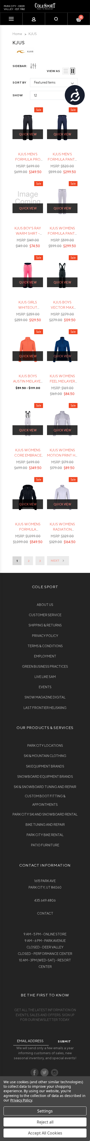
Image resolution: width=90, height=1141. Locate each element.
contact (45, 913)
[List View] (65, 71)
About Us (45, 605)
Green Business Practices (45, 666)
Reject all (45, 1122)
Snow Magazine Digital (45, 697)
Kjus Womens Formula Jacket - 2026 (27, 529)
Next (55, 560)
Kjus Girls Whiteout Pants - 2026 (27, 307)
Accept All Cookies (45, 1133)
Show (17, 95)
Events (45, 687)
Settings (45, 1111)
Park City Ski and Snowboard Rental (45, 814)
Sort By (19, 82)
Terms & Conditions (45, 646)
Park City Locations (45, 745)
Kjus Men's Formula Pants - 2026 (62, 159)
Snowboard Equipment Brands (45, 777)
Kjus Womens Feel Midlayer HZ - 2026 (62, 381)
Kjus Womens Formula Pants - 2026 (62, 233)
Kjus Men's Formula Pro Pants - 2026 (27, 159)
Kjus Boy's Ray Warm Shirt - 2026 (27, 233)
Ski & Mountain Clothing (45, 756)
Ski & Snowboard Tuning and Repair (45, 787)
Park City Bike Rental (45, 835)
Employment (45, 656)
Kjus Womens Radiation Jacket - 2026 (62, 529)
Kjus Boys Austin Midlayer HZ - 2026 (28, 381)
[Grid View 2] (72, 71)
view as (53, 71)
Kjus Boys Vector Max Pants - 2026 (62, 307)
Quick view (27, 134)
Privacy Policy (45, 636)
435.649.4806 (45, 900)
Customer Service (45, 615)
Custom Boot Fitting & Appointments (45, 800)
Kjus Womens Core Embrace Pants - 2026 (28, 455)
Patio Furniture (45, 845)
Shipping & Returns (45, 625)
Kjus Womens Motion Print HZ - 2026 (62, 455)
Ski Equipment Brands (45, 766)
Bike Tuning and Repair (45, 825)
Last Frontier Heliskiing (45, 708)
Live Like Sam (45, 677)
